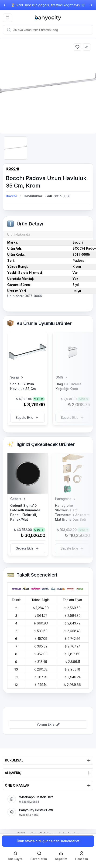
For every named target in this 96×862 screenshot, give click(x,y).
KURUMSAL (14, 760)
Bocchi (11, 196)
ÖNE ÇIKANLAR (17, 785)
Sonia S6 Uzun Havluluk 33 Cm (23, 386)
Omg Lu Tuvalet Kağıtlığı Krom (68, 386)
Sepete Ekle (24, 417)
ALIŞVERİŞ (13, 773)
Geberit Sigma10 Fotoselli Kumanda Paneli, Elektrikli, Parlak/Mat (25, 512)
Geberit (15, 499)
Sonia (14, 377)
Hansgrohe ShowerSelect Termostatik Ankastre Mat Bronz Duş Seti (72, 512)
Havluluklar (33, 196)
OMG (59, 377)
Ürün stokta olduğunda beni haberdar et (48, 841)
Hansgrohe (63, 499)
